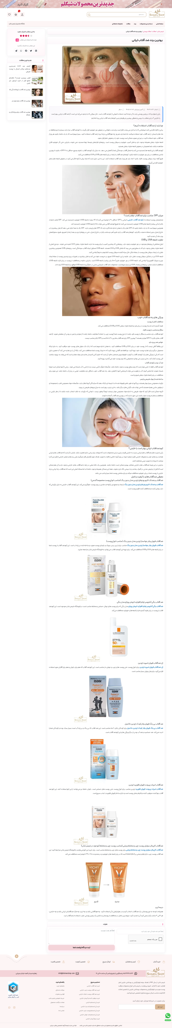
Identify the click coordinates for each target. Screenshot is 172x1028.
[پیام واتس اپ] (9, 1005)
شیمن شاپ (160, 31)
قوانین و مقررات (59, 994)
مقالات (128, 24)
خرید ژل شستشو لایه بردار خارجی (90, 1006)
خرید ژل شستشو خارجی (93, 1002)
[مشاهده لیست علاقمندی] (9, 14)
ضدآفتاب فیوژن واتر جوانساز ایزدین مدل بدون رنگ (145, 545)
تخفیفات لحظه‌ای (117, 24)
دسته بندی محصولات (146, 24)
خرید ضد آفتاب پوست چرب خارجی (90, 990)
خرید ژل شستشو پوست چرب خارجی (89, 1010)
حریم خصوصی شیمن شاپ (56, 998)
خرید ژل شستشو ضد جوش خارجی (90, 1015)
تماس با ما (61, 1010)
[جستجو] (89, 14)
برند (135, 24)
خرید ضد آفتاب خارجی (93, 986)
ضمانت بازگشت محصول (57, 1002)
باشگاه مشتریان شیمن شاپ (17, 24)
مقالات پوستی (147, 31)
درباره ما (62, 1006)
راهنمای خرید (60, 986)
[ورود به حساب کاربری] (22, 14)
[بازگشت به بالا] (16, 956)
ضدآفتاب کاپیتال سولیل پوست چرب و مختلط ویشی (144, 850)
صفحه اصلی (159, 24)
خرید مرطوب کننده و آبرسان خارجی (90, 998)
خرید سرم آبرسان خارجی (93, 1019)
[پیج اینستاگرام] (14, 1005)
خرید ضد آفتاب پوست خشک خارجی (89, 994)
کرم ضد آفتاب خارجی (135, 220)
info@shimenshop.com (66, 973)
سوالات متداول (60, 990)
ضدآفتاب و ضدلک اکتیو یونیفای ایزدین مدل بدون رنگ (143, 484)
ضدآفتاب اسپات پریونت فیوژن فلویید (149, 789)
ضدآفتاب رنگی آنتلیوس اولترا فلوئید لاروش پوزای (145, 606)
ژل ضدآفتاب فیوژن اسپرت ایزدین (151, 667)
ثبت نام (160, 1007)
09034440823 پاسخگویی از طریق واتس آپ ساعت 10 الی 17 (114, 973)
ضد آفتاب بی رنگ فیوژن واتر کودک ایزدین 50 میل (145, 728)
